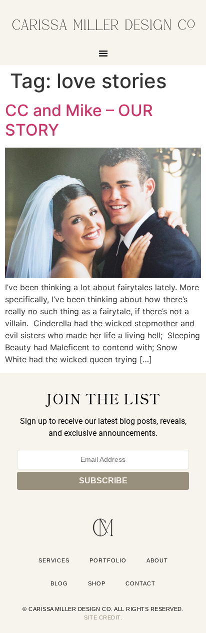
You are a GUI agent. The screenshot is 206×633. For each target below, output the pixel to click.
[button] (103, 53)
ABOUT (157, 560)
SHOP (97, 583)
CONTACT (141, 583)
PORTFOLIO (108, 560)
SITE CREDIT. (103, 617)
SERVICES (54, 560)
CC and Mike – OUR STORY (79, 120)
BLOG (59, 583)
